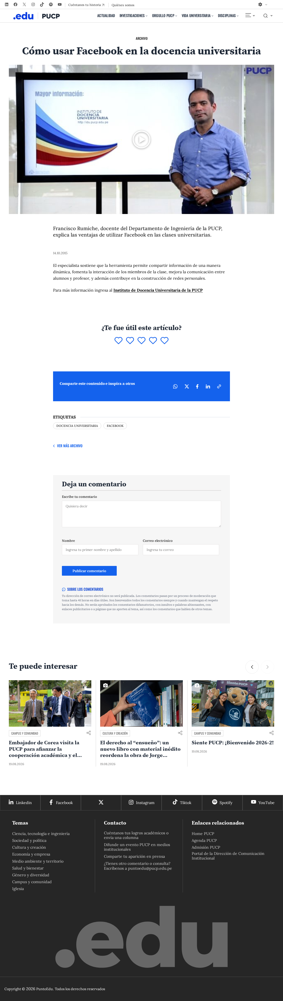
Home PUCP (203, 833)
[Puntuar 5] (164, 341)
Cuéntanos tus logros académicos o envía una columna (136, 835)
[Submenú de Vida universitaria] (212, 16)
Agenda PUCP (204, 840)
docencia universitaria (77, 426)
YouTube (266, 802)
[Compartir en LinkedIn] (207, 386)
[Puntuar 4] (153, 341)
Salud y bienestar (28, 868)
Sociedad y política (29, 840)
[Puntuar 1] (118, 341)
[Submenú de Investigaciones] (146, 16)
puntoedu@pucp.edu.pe (150, 868)
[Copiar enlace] (219, 386)
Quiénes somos (123, 5)
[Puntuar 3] (141, 341)
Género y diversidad (30, 874)
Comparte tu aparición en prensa (134, 856)
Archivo (141, 38)
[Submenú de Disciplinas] (238, 16)
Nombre (68, 541)
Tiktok (185, 802)
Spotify (226, 802)
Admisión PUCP (206, 847)
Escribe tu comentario (79, 497)
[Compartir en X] (186, 386)
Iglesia (18, 888)
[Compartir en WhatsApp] (175, 386)
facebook (115, 426)
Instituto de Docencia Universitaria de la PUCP (158, 290)
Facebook (64, 802)
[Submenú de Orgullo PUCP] (176, 16)
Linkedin (24, 802)
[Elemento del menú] (249, 15)
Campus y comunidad (24, 733)
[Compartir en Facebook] (197, 386)
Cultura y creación (115, 733)
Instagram (145, 802)
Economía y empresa (31, 854)
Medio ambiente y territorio (37, 861)
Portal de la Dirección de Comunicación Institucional (228, 855)
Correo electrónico (158, 541)
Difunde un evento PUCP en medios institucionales (137, 847)
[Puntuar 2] (130, 341)
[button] (252, 667)
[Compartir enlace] (88, 733)
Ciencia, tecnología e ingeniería (41, 833)
